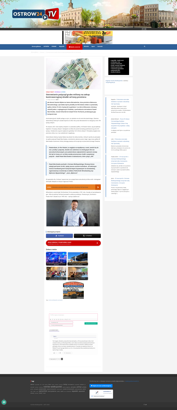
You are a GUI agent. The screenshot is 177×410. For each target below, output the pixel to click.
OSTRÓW (46, 46)
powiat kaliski (42, 389)
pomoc (31, 389)
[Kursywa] (52, 319)
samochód (43, 391)
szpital (61, 391)
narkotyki (36, 387)
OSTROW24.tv (107, 391)
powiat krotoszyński (51, 389)
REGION (86, 46)
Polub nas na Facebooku (99, 396)
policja (79, 387)
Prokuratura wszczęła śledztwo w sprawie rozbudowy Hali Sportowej (120, 102)
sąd (65, 391)
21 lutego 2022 (49, 99)
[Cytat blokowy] (62, 319)
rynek (37, 391)
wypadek (75, 391)
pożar (84, 389)
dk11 (41, 384)
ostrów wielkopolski (53, 300)
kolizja (65, 384)
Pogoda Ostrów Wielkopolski (114, 80)
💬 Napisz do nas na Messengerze (101, 385)
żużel (44, 393)
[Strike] (56, 319)
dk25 (43, 384)
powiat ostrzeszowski (68, 389)
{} (67, 319)
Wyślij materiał (75, 47)
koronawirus (71, 384)
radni (31, 391)
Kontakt (100, 46)
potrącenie (36, 389)
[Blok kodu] (64, 319)
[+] (69, 319)
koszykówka (77, 384)
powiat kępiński (59, 389)
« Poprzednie (53, 359)
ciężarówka (37, 384)
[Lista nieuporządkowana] (60, 319)
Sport (93, 46)
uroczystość (68, 391)
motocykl (32, 387)
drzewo (46, 384)
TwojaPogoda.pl (110, 82)
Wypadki (61, 46)
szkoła (58, 391)
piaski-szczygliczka (66, 387)
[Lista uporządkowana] (58, 319)
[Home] (34, 52)
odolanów (41, 387)
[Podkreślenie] (54, 319)
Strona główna (36, 46)
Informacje (58, 92)
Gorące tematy (50, 92)
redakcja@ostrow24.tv (132, 381)
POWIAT (54, 46)
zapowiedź (82, 391)
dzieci (49, 384)
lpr (85, 384)
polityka (84, 387)
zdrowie (32, 393)
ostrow (54, 99)
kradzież (82, 384)
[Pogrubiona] (50, 319)
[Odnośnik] (66, 319)
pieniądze (60, 300)
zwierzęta (36, 393)
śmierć (40, 393)
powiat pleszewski (78, 389)
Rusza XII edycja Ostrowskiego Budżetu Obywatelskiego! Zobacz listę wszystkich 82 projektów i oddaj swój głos (120, 123)
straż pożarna (52, 391)
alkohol (32, 384)
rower (34, 391)
